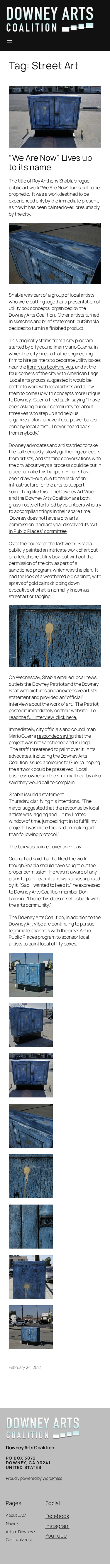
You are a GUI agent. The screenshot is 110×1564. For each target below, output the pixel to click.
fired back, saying (67, 399)
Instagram (57, 1525)
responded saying (55, 736)
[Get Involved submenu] (30, 1539)
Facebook (57, 1515)
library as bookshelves (50, 367)
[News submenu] (18, 1523)
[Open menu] (9, 41)
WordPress (52, 1478)
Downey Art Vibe (26, 924)
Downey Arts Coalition (30, 1447)
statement (53, 794)
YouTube (56, 1535)
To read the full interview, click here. (52, 713)
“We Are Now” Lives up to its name (50, 162)
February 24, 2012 (25, 1367)
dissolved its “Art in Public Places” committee (53, 527)
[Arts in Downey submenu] (35, 1531)
